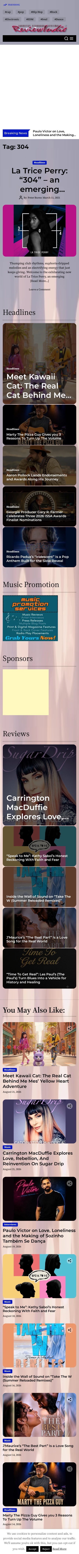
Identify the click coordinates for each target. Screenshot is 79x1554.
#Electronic (12, 19)
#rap (8, 12)
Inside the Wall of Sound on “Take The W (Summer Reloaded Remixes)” (38, 899)
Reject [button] (46, 1549)
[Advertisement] (39, 88)
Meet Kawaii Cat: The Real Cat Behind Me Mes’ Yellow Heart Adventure (36, 400)
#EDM (29, 19)
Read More (60, 1549)
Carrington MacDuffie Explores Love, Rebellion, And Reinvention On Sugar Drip (37, 821)
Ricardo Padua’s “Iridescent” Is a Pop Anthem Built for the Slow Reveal (37, 559)
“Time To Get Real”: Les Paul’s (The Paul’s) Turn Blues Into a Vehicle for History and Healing (36, 978)
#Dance (59, 19)
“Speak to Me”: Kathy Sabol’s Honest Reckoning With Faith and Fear (37, 858)
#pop (21, 12)
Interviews (10, 1224)
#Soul (44, 19)
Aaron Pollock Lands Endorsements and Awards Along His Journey (36, 477)
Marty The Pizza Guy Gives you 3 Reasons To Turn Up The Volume (33, 437)
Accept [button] (32, 1549)
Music (7, 1147)
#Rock (53, 12)
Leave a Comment (39, 289)
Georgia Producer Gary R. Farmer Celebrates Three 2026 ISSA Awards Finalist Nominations (36, 516)
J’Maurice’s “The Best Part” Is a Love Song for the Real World (36, 939)
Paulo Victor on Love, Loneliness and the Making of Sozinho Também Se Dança (53, 137)
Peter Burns (35, 197)
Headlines (39, 162)
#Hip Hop (37, 12)
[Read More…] (39, 281)
